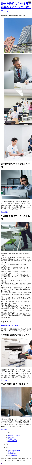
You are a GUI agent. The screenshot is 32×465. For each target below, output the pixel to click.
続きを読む (4, 212)
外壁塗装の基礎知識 (14, 435)
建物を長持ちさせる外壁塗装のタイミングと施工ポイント (16, 7)
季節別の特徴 (12, 439)
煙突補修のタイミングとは (10, 325)
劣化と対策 (11, 437)
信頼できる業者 (12, 441)
